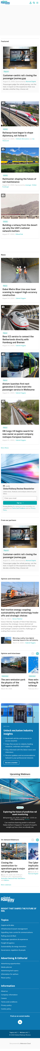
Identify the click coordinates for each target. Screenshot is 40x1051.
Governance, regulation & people (13, 950)
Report (6, 71)
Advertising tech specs (9, 971)
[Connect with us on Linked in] (20, 1022)
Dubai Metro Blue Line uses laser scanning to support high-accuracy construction (19, 292)
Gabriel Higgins (21, 298)
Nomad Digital (31, 81)
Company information (9, 995)
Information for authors (9, 974)
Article (5, 129)
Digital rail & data (7, 925)
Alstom (6, 880)
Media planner (6, 967)
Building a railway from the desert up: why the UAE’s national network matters (19, 228)
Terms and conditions (9, 1002)
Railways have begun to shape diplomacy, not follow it (17, 134)
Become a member (11, 762)
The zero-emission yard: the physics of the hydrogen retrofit (13, 682)
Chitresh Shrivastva (22, 139)
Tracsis (27, 819)
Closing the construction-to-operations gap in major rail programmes (13, 867)
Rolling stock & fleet (8, 936)
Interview (5, 676)
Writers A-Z (24, 1032)
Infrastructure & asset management (14, 929)
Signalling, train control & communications (17, 932)
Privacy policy (6, 1005)
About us (4, 991)
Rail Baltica (21, 878)
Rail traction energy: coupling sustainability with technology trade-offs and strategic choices (20, 612)
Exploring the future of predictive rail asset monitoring (20, 813)
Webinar (20, 807)
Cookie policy (6, 1009)
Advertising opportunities (10, 963)
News (5, 286)
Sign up (19, 503)
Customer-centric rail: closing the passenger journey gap (20, 77)
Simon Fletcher (17, 619)
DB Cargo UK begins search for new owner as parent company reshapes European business (17, 434)
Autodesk (4, 878)
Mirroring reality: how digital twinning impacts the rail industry (25, 639)
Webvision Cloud (25, 1043)
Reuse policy (6, 978)
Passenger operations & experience (14, 939)
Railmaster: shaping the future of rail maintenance (19, 180)
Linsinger (28, 185)
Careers (4, 998)
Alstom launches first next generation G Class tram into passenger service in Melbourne (18, 386)
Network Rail (12, 878)
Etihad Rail (19, 234)
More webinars (6, 885)
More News (5, 448)
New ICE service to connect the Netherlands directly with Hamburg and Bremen (18, 339)
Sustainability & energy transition (13, 946)
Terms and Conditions (19, 508)
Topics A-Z (13, 1032)
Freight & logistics (7, 943)
